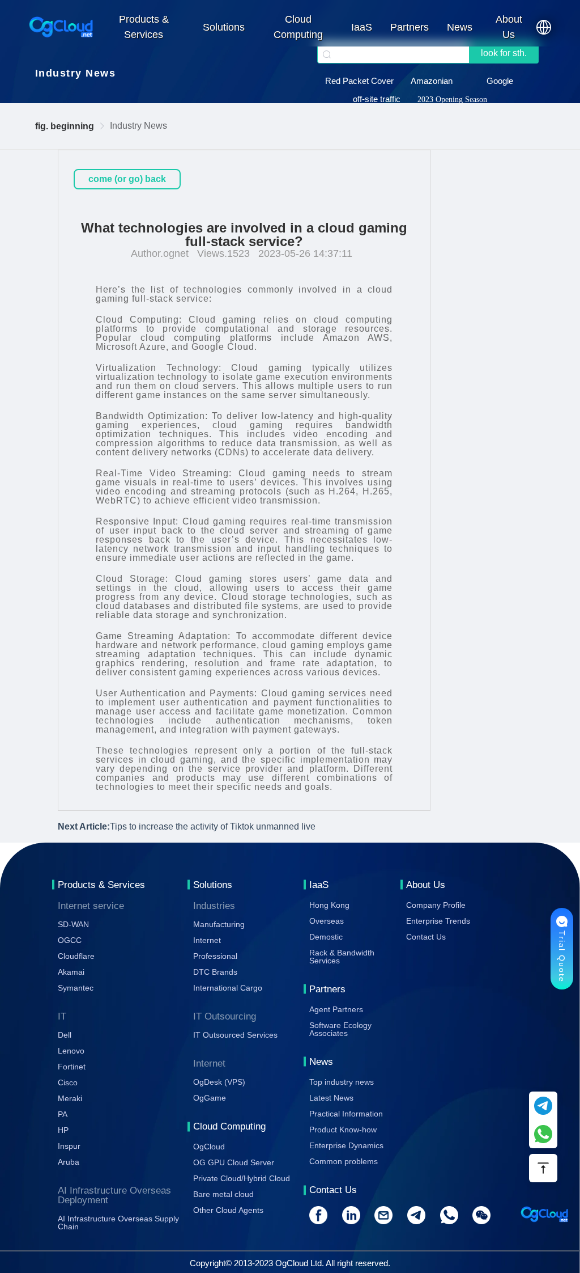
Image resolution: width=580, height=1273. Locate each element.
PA (62, 1114)
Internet (207, 940)
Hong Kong (329, 905)
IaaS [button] (361, 27)
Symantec (75, 987)
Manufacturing (219, 924)
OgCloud (209, 1146)
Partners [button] (409, 27)
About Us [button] (509, 27)
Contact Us (426, 936)
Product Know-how (343, 1129)
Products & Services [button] (144, 27)
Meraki (70, 1098)
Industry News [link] (138, 125)
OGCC (70, 940)
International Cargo (227, 987)
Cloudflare (76, 956)
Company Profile (436, 905)
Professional (215, 956)
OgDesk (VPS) (219, 1081)
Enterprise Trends (438, 920)
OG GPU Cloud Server (233, 1162)
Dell (64, 1034)
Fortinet (72, 1066)
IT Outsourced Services (235, 1034)
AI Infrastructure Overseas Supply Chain (118, 1222)
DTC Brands (215, 971)
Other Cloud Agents (228, 1210)
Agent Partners (336, 1009)
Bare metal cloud (223, 1194)
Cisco (68, 1082)
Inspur (69, 1146)
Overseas (326, 920)
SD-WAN (73, 924)
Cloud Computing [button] (298, 27)
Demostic (326, 936)
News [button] (459, 27)
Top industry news (341, 1081)
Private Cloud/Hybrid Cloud (241, 1178)
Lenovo (71, 1050)
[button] (543, 27)
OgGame (209, 1097)
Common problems (343, 1161)
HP (63, 1130)
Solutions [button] (224, 27)
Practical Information (346, 1113)
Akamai (71, 971)
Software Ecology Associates (340, 1029)
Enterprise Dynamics (346, 1145)
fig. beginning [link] (64, 126)
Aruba (68, 1161)
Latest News (331, 1097)
